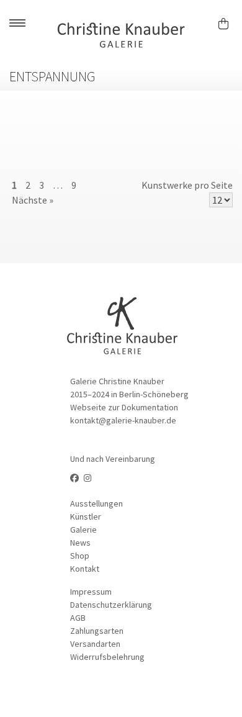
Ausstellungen (96, 503)
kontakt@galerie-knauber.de (123, 420)
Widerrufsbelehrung (107, 656)
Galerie (83, 529)
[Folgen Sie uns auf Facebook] (74, 478)
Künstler (85, 516)
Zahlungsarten (96, 630)
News (80, 542)
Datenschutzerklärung (111, 604)
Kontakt (84, 568)
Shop (79, 555)
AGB (78, 617)
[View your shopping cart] (229, 22)
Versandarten (95, 643)
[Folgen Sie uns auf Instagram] (87, 478)
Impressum (91, 591)
